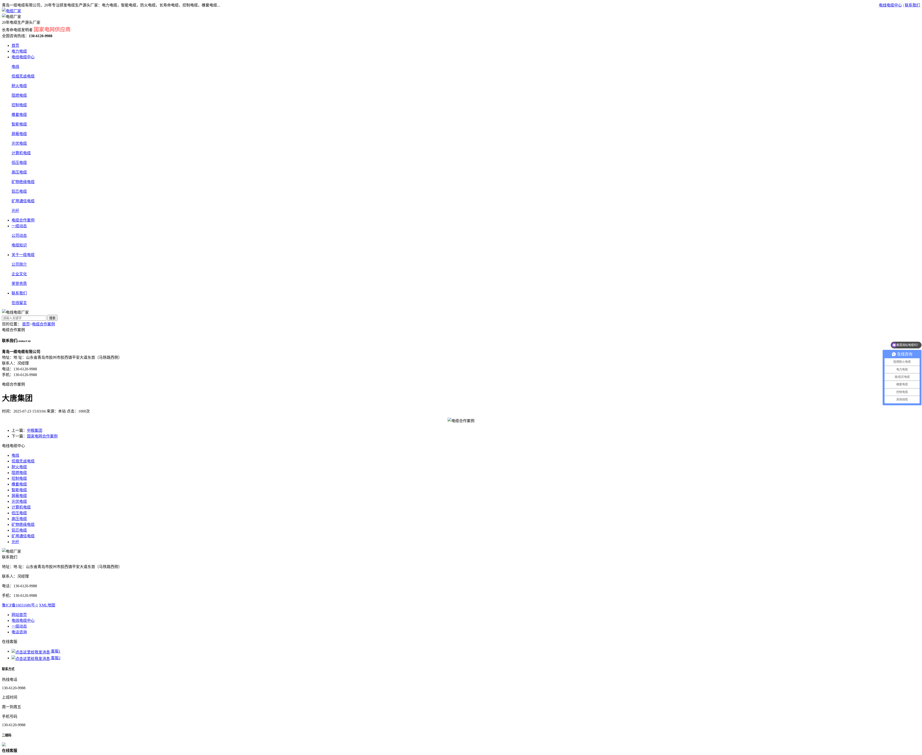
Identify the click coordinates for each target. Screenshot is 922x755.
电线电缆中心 (890, 5)
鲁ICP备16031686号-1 (20, 605)
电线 (15, 67)
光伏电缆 (19, 143)
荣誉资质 (19, 284)
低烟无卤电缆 (23, 76)
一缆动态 (19, 226)
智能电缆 (19, 124)
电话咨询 (19, 632)
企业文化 (19, 274)
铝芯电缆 (19, 191)
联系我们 (912, 5)
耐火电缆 (19, 86)
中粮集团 (34, 430)
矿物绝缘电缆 (23, 182)
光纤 (15, 211)
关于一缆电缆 (23, 255)
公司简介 (19, 264)
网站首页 (19, 615)
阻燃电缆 (19, 95)
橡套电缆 (19, 115)
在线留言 (19, 303)
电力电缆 (19, 51)
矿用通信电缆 (23, 201)
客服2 (55, 658)
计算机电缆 (21, 153)
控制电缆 (19, 105)
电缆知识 (19, 245)
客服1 (55, 651)
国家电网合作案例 (42, 436)
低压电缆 (19, 163)
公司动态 (19, 236)
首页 (15, 45)
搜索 (52, 318)
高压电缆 (19, 172)
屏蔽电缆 (19, 134)
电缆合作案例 (23, 220)
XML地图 (47, 605)
